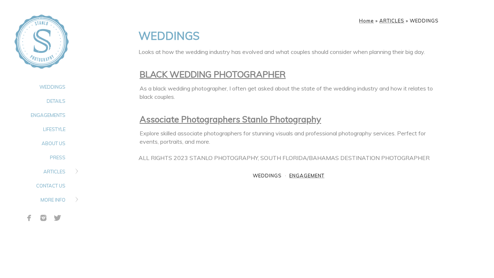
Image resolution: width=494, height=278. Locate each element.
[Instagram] (43, 218)
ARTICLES (54, 171)
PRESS (57, 157)
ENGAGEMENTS (48, 115)
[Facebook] (29, 218)
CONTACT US (50, 186)
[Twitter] (57, 218)
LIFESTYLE (54, 129)
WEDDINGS (52, 87)
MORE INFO (53, 200)
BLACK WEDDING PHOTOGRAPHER (213, 74)
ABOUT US (53, 143)
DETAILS (56, 101)
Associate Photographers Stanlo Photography (230, 119)
